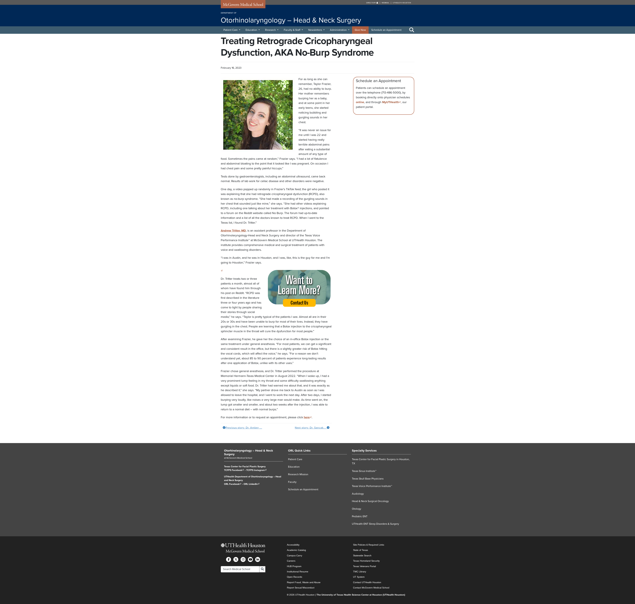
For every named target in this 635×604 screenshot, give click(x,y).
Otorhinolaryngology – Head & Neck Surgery (248, 452)
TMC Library (359, 571)
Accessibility (293, 544)
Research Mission (298, 474)
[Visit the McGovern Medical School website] (243, 5)
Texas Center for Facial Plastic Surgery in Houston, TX (381, 461)
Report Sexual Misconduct (300, 587)
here (308, 417)
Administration (338, 30)
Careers (291, 560)
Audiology (358, 493)
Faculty (292, 482)
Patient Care (230, 30)
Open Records (294, 577)
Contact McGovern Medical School (371, 587)
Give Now (360, 30)
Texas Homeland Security (366, 560)
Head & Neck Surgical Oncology (370, 501)
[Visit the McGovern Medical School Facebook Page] (228, 559)
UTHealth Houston (402, 3)
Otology (356, 508)
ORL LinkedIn (252, 484)
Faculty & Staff (292, 30)
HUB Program (294, 566)
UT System (359, 577)
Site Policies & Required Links (368, 544)
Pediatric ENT (359, 516)
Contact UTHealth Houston (367, 582)
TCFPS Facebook (234, 470)
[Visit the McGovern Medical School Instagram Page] (243, 559)
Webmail (385, 3)
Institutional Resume (297, 571)
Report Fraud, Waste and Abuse (303, 582)
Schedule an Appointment (386, 30)
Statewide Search (362, 555)
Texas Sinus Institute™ (364, 471)
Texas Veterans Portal (364, 566)
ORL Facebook (232, 484)
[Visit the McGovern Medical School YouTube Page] (250, 559)
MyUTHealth (391, 102)
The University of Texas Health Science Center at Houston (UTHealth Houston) (361, 594)
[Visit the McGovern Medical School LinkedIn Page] (257, 559)
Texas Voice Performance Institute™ (372, 486)
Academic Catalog (296, 550)
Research (270, 30)
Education (252, 30)
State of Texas (360, 550)
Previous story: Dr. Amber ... (244, 427)
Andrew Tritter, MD (233, 230)
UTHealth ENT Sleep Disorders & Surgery (375, 524)
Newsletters (315, 30)
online (360, 102)
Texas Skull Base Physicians (367, 478)
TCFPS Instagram (256, 470)
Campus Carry (294, 555)
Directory (371, 3)
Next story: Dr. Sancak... (311, 427)
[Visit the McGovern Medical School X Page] (235, 559)
